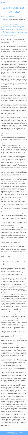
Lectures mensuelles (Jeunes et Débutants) (12, 17)
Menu (4, 2)
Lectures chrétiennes (10, 16)
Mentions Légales (19, 432)
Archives (25, 17)
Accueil (2, 16)
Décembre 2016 (6, 19)
